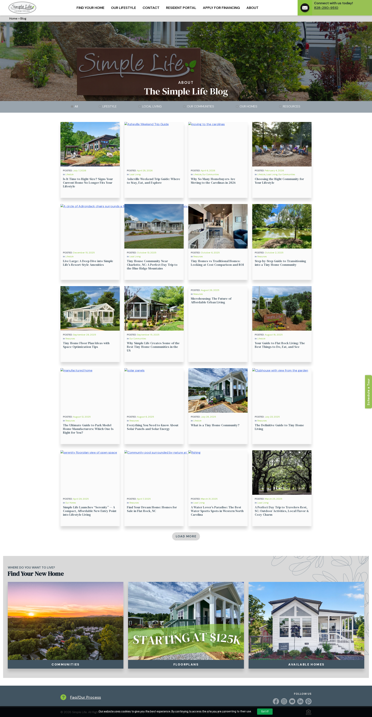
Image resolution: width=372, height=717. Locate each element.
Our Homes (70, 503)
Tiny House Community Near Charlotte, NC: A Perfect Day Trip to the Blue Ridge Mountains (152, 264)
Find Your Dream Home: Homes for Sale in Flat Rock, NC (152, 509)
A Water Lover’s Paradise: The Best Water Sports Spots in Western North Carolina (217, 511)
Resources (198, 256)
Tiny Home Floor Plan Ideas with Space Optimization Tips (86, 345)
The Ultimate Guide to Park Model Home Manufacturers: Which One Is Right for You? (88, 429)
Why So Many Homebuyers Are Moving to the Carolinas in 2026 (213, 181)
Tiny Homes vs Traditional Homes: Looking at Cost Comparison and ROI (217, 263)
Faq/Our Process (85, 697)
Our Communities (210, 174)
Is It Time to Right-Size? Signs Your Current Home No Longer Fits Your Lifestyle (88, 182)
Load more (186, 536)
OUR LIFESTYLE (123, 7)
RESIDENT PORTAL (181, 7)
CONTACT (151, 7)
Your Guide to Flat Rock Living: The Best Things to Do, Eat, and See (280, 345)
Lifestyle (69, 174)
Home (13, 18)
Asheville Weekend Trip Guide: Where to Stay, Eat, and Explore (153, 181)
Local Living (135, 174)
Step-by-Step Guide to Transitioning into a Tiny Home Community (280, 263)
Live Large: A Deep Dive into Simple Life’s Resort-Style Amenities (88, 263)
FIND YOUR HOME (90, 7)
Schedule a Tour (368, 391)
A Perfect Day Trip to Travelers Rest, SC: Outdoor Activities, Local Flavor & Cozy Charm (282, 511)
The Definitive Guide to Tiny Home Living (279, 427)
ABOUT (252, 7)
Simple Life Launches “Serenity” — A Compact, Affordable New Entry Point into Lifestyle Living (89, 511)
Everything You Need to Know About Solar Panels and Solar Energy (152, 427)
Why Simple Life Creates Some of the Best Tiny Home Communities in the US (153, 346)
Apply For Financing (221, 7)
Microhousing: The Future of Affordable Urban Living (211, 300)
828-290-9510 (326, 7)
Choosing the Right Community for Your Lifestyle (279, 181)
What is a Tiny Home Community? (215, 425)
